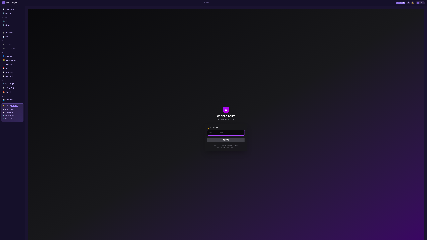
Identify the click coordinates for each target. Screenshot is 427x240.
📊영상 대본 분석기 (8, 112)
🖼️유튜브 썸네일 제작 (8, 115)
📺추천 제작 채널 (7, 118)
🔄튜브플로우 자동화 (8, 109)
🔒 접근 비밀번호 (212, 128)
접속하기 (226, 140)
